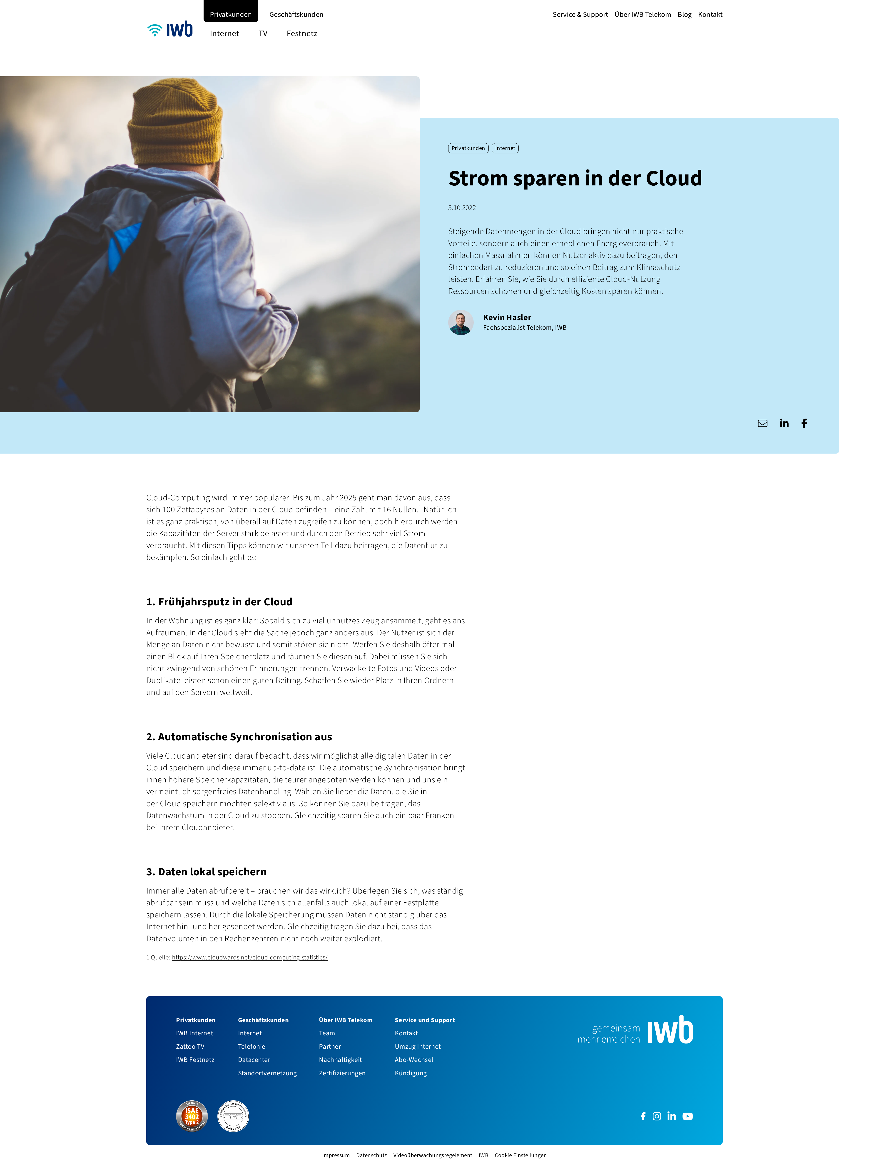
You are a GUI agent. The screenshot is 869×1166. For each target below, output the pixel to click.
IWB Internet (194, 1033)
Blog (685, 14)
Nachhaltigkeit (340, 1059)
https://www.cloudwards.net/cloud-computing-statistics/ (250, 957)
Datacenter (254, 1059)
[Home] (171, 29)
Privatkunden (231, 14)
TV (263, 33)
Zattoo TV (190, 1046)
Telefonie (251, 1046)
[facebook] (643, 1116)
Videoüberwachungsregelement (432, 1155)
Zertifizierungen (342, 1073)
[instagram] (657, 1116)
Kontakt (710, 14)
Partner (330, 1046)
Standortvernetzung (267, 1073)
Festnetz (302, 33)
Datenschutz (371, 1155)
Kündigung (411, 1073)
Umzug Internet (418, 1046)
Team (327, 1033)
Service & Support (580, 14)
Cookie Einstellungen (521, 1155)
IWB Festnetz (195, 1059)
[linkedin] (671, 1116)
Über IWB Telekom (643, 14)
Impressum (336, 1155)
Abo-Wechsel (414, 1059)
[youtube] (687, 1116)
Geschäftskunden (296, 14)
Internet (224, 33)
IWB (483, 1155)
